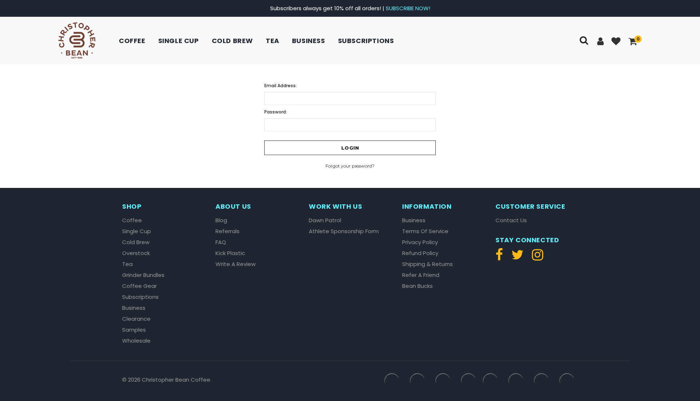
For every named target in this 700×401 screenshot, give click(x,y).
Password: (275, 112)
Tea (272, 40)
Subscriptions (366, 40)
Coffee (132, 40)
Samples (134, 329)
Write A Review (235, 264)
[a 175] (535, 258)
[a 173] (501, 258)
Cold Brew (232, 40)
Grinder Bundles (143, 275)
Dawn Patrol (325, 220)
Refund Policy (420, 253)
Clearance (136, 319)
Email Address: (280, 85)
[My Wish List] (616, 42)
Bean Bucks (417, 286)
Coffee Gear (139, 286)
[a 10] (77, 40)
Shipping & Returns (427, 264)
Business (308, 40)
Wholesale (136, 340)
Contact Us (511, 220)
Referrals (227, 231)
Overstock (136, 253)
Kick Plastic (230, 253)
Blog (221, 220)
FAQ (220, 242)
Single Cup (178, 40)
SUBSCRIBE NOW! (408, 8)
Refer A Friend (420, 275)
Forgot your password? (350, 166)
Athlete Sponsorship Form (344, 231)
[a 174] (517, 258)
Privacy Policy (420, 242)
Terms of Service (425, 231)
